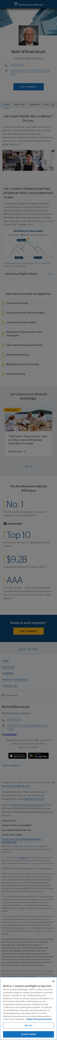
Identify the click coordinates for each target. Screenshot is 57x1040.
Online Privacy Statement (39, 1019)
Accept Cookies (28, 1034)
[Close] (53, 981)
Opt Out (28, 1026)
